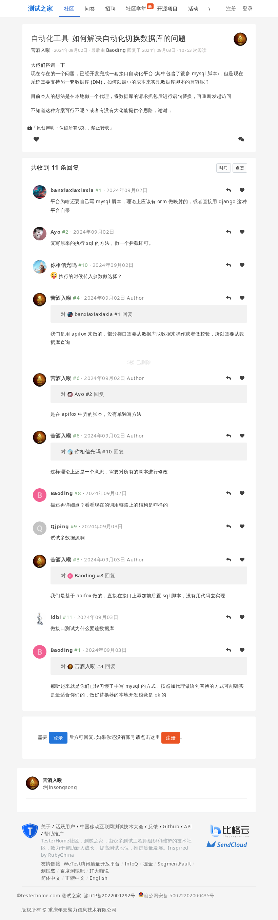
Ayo (55, 231)
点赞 (240, 168)
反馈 (153, 826)
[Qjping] (39, 528)
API (188, 826)
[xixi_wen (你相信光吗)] (39, 266)
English (98, 878)
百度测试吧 (72, 871)
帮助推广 (54, 833)
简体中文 (51, 878)
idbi (56, 617)
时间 (223, 168)
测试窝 (48, 871)
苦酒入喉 (41, 50)
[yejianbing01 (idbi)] (39, 618)
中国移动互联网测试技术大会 (111, 826)
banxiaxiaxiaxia (72, 190)
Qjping (60, 526)
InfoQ (131, 863)
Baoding (116, 50)
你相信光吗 (64, 264)
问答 (90, 8)
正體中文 (75, 878)
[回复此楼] (228, 190)
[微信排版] (241, 139)
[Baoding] (39, 494)
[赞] (36, 139)
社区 (69, 8)
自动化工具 (50, 38)
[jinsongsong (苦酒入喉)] (240, 39)
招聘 (110, 8)
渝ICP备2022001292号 (108, 895)
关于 (46, 826)
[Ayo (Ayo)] (39, 233)
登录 (248, 8)
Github (171, 826)
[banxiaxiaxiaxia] (39, 191)
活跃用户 (65, 826)
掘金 (148, 863)
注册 (231, 8)
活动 (193, 8)
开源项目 (167, 8)
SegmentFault (174, 863)
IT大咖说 (99, 871)
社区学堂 (139, 8)
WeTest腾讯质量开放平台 (92, 863)
